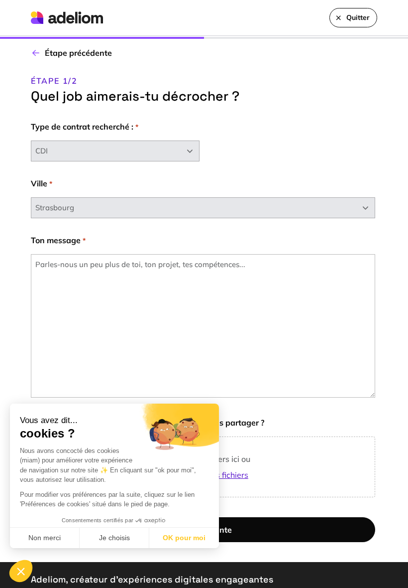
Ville (41, 183)
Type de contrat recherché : (84, 127)
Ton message (58, 240)
